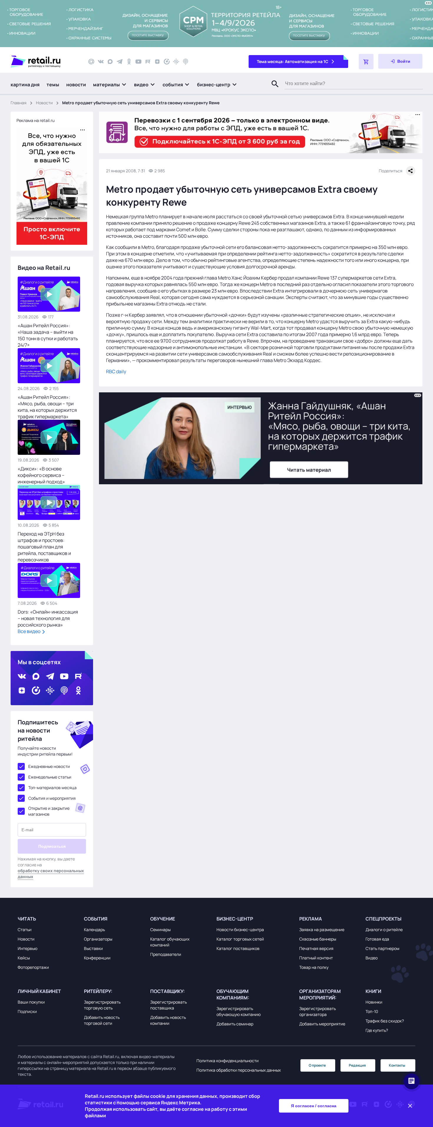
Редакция (357, 1065)
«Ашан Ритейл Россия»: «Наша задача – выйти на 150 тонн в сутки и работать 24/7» (48, 335)
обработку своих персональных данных (51, 873)
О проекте (317, 1065)
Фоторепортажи (33, 967)
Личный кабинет (39, 991)
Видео (372, 958)
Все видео (29, 631)
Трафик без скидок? (385, 1021)
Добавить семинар (234, 1024)
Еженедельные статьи (49, 777)
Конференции (97, 958)
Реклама (310, 919)
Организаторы (98, 939)
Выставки (93, 948)
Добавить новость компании (168, 1020)
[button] (110, 84)
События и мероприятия (52, 798)
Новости (44, 102)
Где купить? (377, 1030)
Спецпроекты (383, 919)
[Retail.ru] (44, 61)
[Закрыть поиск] (272, 89)
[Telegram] (120, 61)
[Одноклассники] (129, 61)
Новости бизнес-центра (240, 929)
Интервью (27, 948)
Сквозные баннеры (317, 939)
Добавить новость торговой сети (102, 1020)
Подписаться (52, 846)
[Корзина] (366, 61)
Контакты (397, 1065)
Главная (19, 102)
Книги (373, 991)
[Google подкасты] (176, 61)
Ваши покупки (31, 1002)
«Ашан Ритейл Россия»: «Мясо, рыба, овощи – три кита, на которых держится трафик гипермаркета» (47, 407)
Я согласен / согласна (313, 1105)
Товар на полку (313, 967)
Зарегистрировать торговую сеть (102, 1005)
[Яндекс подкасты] (167, 61)
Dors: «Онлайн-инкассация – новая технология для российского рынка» (48, 618)
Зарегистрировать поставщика (168, 1005)
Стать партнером (382, 948)
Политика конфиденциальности (227, 1060)
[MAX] (110, 61)
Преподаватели (165, 954)
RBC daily (116, 371)
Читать (27, 919)
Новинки (374, 1002)
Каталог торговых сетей (240, 939)
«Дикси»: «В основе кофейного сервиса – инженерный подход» (41, 475)
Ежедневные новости (49, 766)
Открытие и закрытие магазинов (49, 811)
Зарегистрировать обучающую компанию (238, 1011)
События (96, 919)
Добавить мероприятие (322, 1024)
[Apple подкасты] (186, 61)
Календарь (94, 929)
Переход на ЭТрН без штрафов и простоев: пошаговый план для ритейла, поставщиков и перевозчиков (44, 547)
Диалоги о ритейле (384, 929)
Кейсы (24, 958)
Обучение (162, 919)
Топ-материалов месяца (52, 787)
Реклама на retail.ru (35, 120)
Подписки (27, 1011)
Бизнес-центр (234, 919)
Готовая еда (377, 939)
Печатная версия (316, 948)
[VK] (101, 61)
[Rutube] (148, 61)
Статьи (25, 929)
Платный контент (316, 958)
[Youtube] (138, 61)
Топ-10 (372, 1011)
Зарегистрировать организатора (317, 1011)
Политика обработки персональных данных (238, 1070)
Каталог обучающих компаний (169, 942)
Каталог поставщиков (238, 948)
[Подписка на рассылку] (91, 61)
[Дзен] (157, 61)
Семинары (160, 929)
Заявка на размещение (321, 929)
